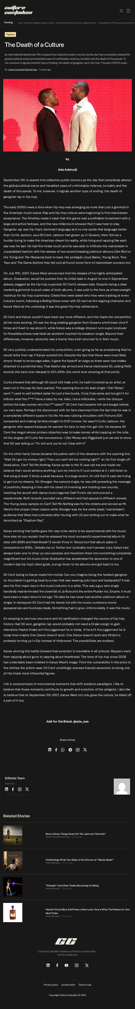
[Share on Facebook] (56, 750)
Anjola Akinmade (53, 863)
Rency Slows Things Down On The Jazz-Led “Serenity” (76, 833)
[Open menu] (128, 10)
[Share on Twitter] (85, 750)
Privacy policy (51, 984)
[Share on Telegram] (70, 750)
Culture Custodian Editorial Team (22, 69)
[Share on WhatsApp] (63, 750)
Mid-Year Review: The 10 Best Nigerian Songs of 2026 (24, 23)
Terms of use (85, 984)
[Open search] (121, 10)
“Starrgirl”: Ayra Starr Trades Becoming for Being (72, 885)
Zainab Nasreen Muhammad (58, 837)
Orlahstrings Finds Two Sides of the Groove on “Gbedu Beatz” (80, 859)
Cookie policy (68, 984)
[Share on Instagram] (77, 750)
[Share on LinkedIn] (49, 750)
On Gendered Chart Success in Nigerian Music (69, 23)
